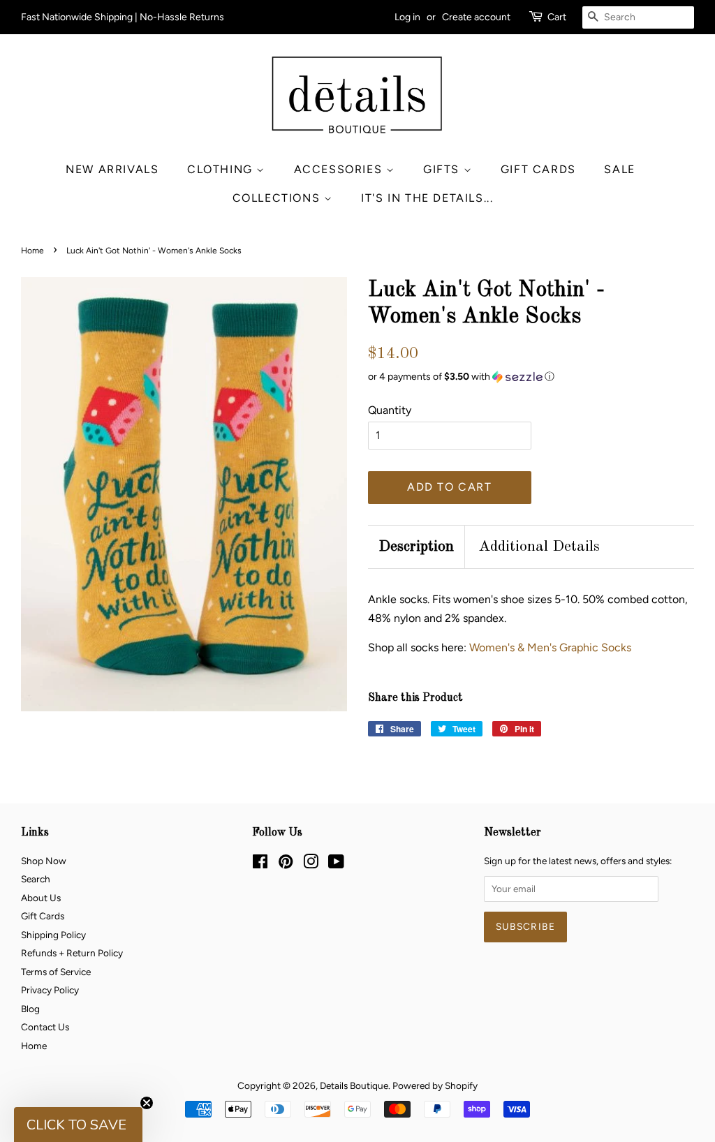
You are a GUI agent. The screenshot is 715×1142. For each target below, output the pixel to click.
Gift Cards (538, 169)
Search (35, 878)
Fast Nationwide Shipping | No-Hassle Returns (122, 17)
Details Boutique (354, 1085)
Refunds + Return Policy (72, 952)
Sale (619, 169)
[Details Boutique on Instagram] (310, 864)
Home (32, 250)
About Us (41, 897)
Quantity (389, 410)
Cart (556, 17)
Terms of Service (56, 971)
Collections (278, 198)
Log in (407, 17)
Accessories (340, 169)
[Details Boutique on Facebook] (260, 864)
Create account (476, 17)
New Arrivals (112, 169)
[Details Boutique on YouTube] (336, 864)
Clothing (221, 169)
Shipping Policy (53, 934)
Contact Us (45, 1026)
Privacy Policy (50, 989)
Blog (30, 1008)
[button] (531, 377)
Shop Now (43, 860)
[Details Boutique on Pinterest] (285, 864)
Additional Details (539, 546)
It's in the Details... (427, 198)
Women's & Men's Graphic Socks (550, 647)
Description (416, 546)
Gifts (443, 169)
